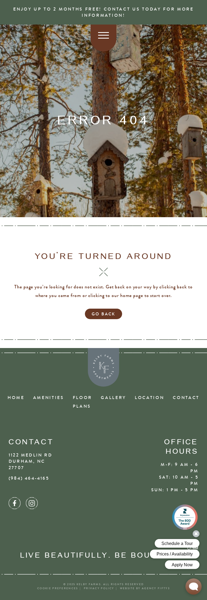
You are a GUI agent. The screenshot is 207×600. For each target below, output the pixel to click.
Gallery (113, 397)
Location (149, 397)
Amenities (48, 397)
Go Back (103, 314)
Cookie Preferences (57, 588)
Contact (186, 397)
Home (16, 397)
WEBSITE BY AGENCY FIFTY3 (145, 588)
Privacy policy (99, 588)
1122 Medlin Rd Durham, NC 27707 (30, 461)
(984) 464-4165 (29, 478)
